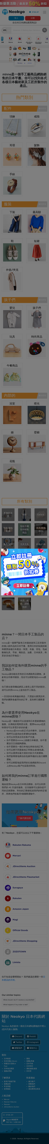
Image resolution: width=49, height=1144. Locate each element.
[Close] (45, 552)
